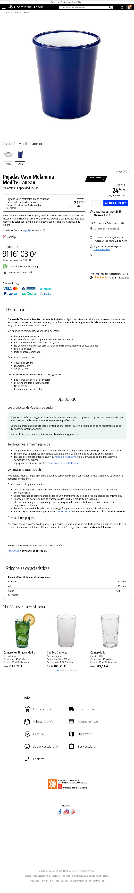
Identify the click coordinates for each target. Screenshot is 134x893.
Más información (102, 249)
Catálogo (12, 236)
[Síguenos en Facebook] (60, 814)
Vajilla (9, 163)
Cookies (64, 880)
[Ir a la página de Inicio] (25, 8)
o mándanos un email (20, 272)
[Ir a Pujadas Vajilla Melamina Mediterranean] (8, 160)
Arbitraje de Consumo (65, 456)
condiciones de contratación (63, 463)
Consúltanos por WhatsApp (24, 266)
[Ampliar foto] (67, 131)
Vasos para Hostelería (17, 12)
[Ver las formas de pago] (27, 294)
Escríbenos (13, 550)
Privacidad (46, 880)
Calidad (55, 880)
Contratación (98, 880)
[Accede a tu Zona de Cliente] (122, 7)
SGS (37, 339)
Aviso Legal (34, 880)
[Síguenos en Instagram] (66, 814)
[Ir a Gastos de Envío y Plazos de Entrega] (103, 180)
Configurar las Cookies (80, 880)
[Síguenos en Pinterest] (73, 814)
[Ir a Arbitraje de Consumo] (68, 789)
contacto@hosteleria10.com (82, 871)
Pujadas (27, 230)
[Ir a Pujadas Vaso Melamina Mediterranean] (20, 160)
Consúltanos (63, 511)
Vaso (20, 163)
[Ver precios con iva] (126, 171)
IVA (119, 171)
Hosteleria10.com (46, 871)
